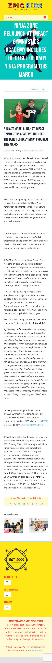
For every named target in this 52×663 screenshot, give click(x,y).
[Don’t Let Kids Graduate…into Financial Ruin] (13, 519)
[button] (6, 526)
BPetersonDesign (36, 650)
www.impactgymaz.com (32, 424)
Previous (35, 89)
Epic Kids (28, 151)
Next (44, 89)
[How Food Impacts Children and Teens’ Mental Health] (38, 519)
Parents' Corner (38, 151)
